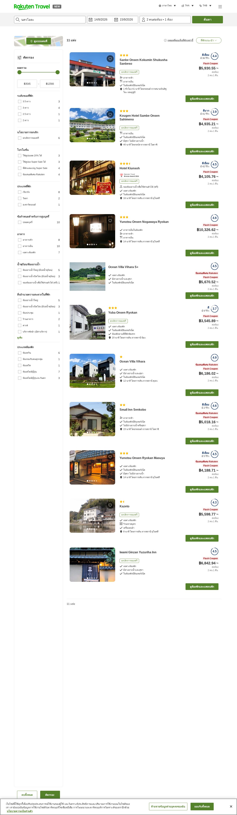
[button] (32, 6)
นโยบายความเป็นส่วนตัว (20, 811)
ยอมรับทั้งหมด (202, 806)
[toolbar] (112, 19)
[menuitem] (168, 6)
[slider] (19, 72)
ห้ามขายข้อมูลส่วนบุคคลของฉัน (168, 806)
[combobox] (50, 19)
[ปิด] (231, 806)
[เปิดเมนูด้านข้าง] (220, 6)
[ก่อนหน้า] (73, 69)
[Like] (110, 58)
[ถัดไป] (111, 69)
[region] (118, 807)
